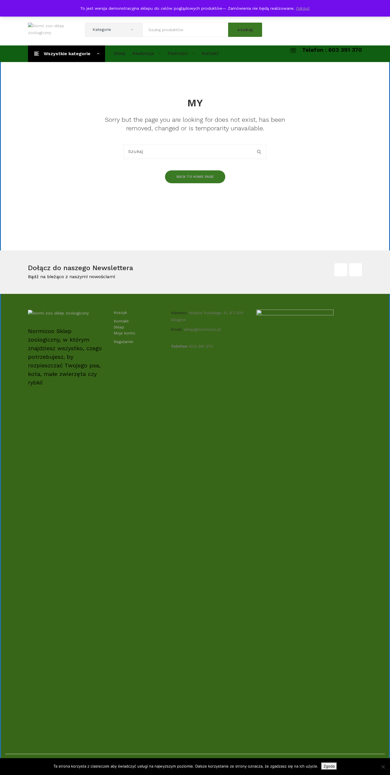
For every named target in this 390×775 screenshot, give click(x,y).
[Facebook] (340, 269)
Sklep (119, 327)
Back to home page (195, 177)
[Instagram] (355, 269)
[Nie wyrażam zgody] (383, 767)
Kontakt (121, 321)
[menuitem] (119, 53)
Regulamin (123, 341)
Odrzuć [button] (303, 8)
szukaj (245, 29)
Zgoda (329, 766)
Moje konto (124, 333)
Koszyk (120, 312)
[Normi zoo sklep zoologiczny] (52, 29)
